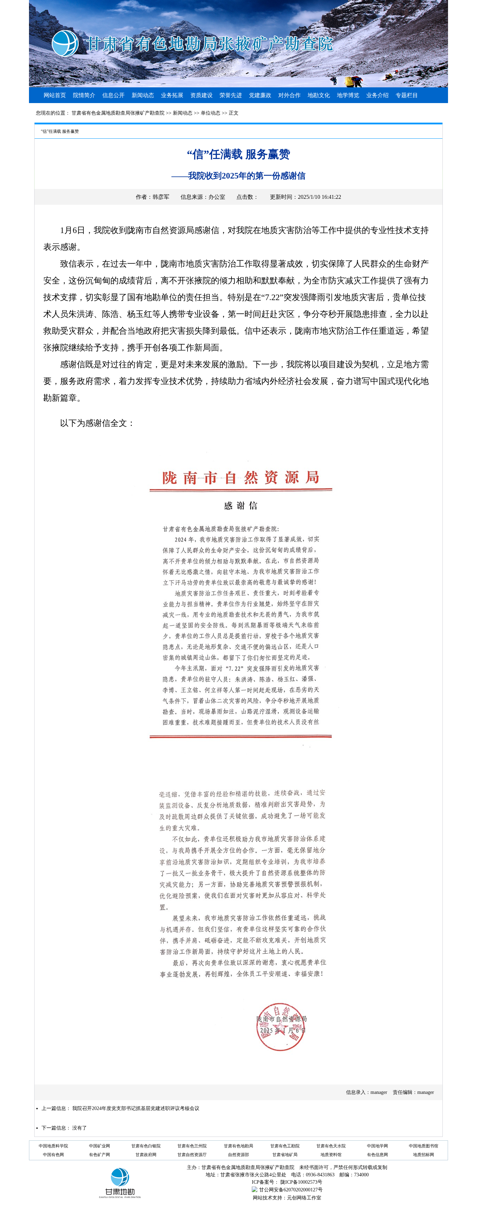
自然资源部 (238, 1154)
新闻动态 (182, 113)
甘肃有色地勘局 (238, 1146)
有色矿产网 (99, 1154)
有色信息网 (377, 1154)
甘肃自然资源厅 (192, 1154)
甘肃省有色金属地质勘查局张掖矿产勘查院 (118, 113)
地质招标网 (423, 1154)
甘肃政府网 (145, 1154)
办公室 (216, 197)
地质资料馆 (331, 1154)
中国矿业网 (99, 1146)
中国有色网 (53, 1154)
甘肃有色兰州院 (192, 1146)
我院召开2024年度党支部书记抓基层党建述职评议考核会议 (135, 1108)
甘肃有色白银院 (146, 1146)
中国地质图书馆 (423, 1146)
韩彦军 (161, 197)
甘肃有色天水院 (331, 1146)
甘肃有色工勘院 (285, 1146)
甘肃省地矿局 (285, 1154)
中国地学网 (377, 1146)
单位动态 (210, 113)
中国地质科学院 (53, 1146)
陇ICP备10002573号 (301, 1182)
